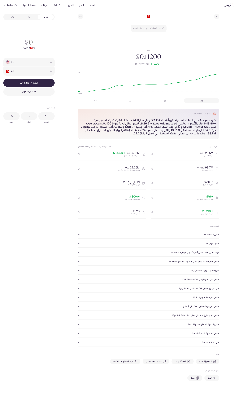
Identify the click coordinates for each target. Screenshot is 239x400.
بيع (29, 17)
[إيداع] (29, 116)
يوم (202, 100)
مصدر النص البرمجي (154, 361)
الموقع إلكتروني (205, 361)
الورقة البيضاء (180, 361)
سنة (95, 100)
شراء (46, 17)
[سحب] (11, 116)
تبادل (12, 17)
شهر (130, 100)
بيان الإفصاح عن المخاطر (123, 361)
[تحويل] (46, 116)
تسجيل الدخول (29, 92)
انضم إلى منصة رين (29, 83)
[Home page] (230, 5)
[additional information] (152, 154)
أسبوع (166, 100)
